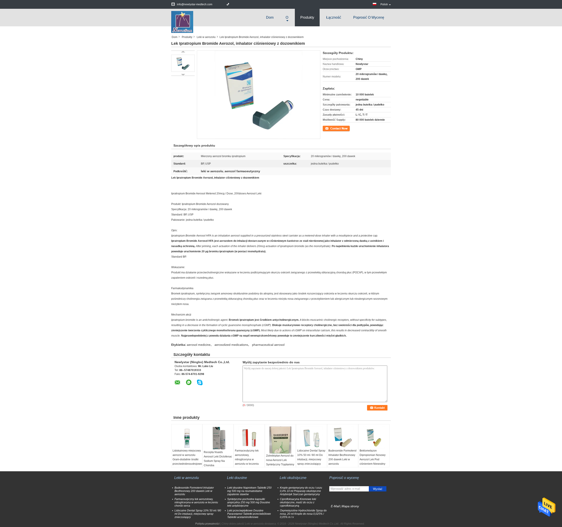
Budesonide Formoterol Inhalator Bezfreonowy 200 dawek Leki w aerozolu (342, 457)
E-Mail (335, 506)
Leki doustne (237, 478)
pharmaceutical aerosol (268, 344)
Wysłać (377, 489)
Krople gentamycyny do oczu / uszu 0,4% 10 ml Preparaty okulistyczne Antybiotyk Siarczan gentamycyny (301, 491)
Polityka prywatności (207, 523)
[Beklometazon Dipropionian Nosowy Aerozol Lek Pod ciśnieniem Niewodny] (373, 437)
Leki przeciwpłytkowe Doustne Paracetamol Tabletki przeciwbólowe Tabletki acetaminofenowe (249, 514)
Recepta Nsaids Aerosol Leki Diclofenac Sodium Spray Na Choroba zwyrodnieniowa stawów (218, 463)
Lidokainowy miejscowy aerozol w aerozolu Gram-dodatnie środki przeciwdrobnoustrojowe (187, 457)
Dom (270, 17)
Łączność (333, 17)
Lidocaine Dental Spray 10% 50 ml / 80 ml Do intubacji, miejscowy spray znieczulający (311, 457)
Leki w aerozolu (206, 37)
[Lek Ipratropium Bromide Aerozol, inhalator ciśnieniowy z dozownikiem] (183, 63)
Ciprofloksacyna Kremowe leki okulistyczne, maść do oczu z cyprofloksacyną (298, 502)
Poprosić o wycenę (368, 17)
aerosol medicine (199, 344)
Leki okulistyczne (293, 478)
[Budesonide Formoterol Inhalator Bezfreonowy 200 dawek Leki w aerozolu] (342, 437)
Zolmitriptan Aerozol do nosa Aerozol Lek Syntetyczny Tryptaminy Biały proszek (280, 462)
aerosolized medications (231, 344)
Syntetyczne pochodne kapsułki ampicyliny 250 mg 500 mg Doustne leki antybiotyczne (248, 502)
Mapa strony (350, 506)
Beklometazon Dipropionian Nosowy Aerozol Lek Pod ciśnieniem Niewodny (372, 457)
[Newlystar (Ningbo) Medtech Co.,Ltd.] (182, 21)
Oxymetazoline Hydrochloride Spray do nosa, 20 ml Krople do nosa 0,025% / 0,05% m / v (303, 514)
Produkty (307, 17)
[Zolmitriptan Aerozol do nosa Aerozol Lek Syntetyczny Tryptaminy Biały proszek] (280, 440)
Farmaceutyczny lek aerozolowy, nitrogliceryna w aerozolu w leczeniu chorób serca (247, 459)
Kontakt (327, 128)
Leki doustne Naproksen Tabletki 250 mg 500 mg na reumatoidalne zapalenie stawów (249, 491)
